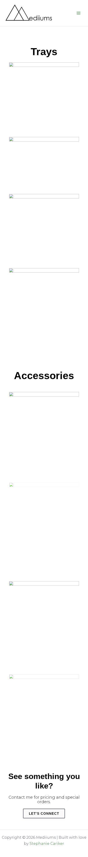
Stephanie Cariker (47, 843)
